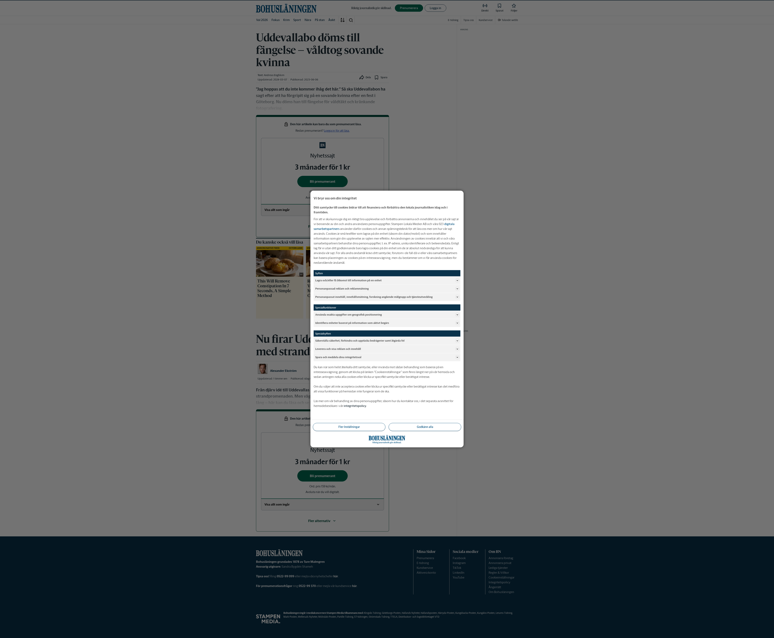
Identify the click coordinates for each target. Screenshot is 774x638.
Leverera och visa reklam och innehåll (338, 348)
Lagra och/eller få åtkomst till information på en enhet (348, 280)
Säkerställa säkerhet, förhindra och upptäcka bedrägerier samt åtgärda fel (360, 340)
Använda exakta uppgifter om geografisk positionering (348, 314)
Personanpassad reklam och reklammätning (342, 288)
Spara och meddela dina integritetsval (338, 357)
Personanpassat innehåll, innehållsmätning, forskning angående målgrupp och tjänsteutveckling (374, 296)
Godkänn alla (425, 427)
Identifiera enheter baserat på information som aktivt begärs (352, 322)
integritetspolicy (355, 406)
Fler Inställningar (349, 427)
